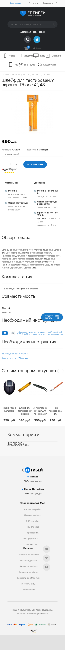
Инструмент (30, 64)
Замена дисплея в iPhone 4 (15, 353)
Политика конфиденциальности (32, 614)
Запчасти (16, 74)
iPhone (11, 55)
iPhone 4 (36, 74)
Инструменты (29, 584)
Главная (5, 74)
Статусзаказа (49, 317)
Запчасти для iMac (28, 572)
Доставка (33, 3)
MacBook (28, 55)
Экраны (46, 74)
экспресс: (41, 225)
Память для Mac (32, 515)
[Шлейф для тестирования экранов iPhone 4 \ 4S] (32, 113)
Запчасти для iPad (29, 560)
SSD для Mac (32, 521)
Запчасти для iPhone (28, 555)
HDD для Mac (32, 527)
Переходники (32, 533)
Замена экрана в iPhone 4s (15, 358)
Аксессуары (49, 64)
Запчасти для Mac (29, 566)
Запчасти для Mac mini (28, 578)
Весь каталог (32, 544)
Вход (38, 48)
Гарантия (48, 3)
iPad (16, 64)
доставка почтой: (45, 218)
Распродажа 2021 (33, 538)
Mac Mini (56, 55)
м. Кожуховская (15, 194)
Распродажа (15, 3)
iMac (42, 55)
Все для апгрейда (33, 509)
